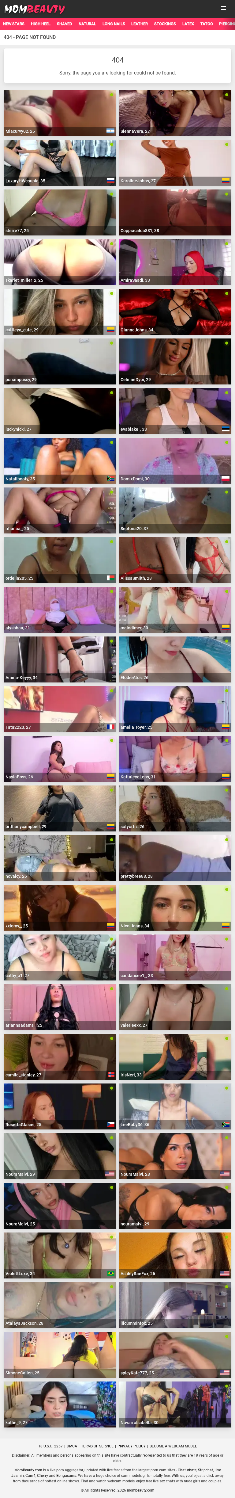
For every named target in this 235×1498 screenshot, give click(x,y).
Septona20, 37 (134, 528)
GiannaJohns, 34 (137, 329)
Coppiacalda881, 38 (140, 230)
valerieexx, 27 (134, 1025)
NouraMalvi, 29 (20, 1174)
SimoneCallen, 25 (22, 1372)
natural (87, 23)
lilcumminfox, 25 (137, 1323)
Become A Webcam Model (173, 1446)
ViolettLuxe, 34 (20, 1273)
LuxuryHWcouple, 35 (25, 180)
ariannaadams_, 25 (24, 1025)
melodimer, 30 (134, 627)
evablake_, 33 (134, 429)
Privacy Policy (132, 1446)
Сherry (42, 1475)
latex (188, 23)
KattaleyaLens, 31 (138, 776)
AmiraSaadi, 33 (135, 280)
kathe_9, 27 (17, 1422)
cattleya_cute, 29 (22, 329)
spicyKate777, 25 (137, 1372)
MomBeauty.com (28, 1470)
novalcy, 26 (16, 876)
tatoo (206, 23)
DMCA (72, 1446)
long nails (114, 23)
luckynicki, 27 (19, 429)
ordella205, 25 (19, 578)
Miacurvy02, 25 (20, 131)
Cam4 (30, 1475)
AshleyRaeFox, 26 (138, 1273)
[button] (224, 8)
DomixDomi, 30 (135, 478)
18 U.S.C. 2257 (50, 1446)
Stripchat (205, 1470)
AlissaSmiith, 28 (136, 578)
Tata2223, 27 (18, 727)
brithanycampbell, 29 (26, 826)
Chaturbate (187, 1470)
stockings (165, 23)
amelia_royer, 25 (136, 727)
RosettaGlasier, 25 (23, 1124)
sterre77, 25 (17, 230)
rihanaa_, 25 (17, 528)
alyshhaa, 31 (18, 627)
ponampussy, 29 (21, 379)
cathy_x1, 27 (17, 975)
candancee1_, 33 (137, 975)
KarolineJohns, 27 (138, 180)
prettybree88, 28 (137, 876)
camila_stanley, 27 (23, 1074)
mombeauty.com (140, 1490)
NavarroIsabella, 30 (140, 1422)
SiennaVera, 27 (135, 131)
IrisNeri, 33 (131, 1074)
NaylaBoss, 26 (19, 776)
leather (139, 23)
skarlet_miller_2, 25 (24, 280)
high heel (40, 23)
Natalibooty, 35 (20, 478)
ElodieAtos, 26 (134, 677)
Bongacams (66, 1475)
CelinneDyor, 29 (136, 379)
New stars (13, 23)
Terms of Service (97, 1446)
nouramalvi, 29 (135, 1223)
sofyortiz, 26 (132, 826)
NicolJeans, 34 (135, 925)
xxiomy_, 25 (17, 925)
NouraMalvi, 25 (20, 1223)
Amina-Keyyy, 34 (22, 677)
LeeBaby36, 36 (135, 1124)
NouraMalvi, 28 (135, 1174)
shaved (64, 23)
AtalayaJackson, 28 (24, 1323)
